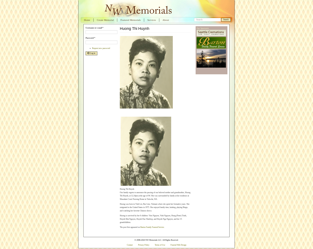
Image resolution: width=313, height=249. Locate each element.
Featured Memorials (130, 20)
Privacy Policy (143, 245)
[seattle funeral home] (211, 43)
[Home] (138, 8)
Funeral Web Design (178, 245)
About (166, 20)
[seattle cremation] (211, 33)
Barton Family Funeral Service (152, 227)
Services (151, 20)
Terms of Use (160, 245)
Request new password (101, 48)
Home (87, 20)
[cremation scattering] (211, 59)
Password (90, 38)
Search (226, 19)
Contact (130, 245)
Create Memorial (105, 20)
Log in (92, 53)
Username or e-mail (94, 28)
